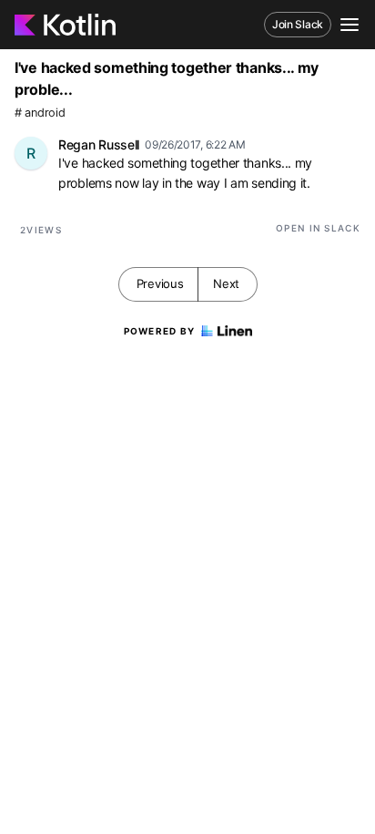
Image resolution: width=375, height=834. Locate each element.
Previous (160, 283)
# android (40, 112)
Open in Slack (318, 227)
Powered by (160, 330)
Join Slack (297, 24)
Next (226, 283)
